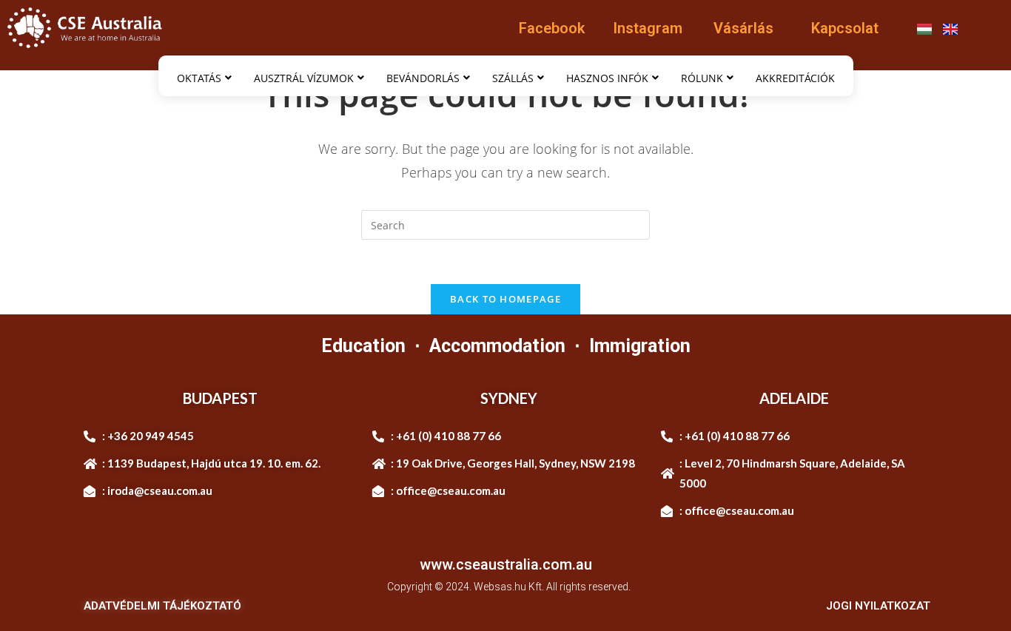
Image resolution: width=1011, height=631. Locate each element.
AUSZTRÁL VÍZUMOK (304, 78)
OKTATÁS (199, 78)
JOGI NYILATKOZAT (878, 606)
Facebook (552, 28)
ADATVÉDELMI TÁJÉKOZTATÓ (162, 606)
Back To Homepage (505, 299)
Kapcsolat (845, 28)
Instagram (647, 28)
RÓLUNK (702, 78)
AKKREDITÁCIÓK (795, 78)
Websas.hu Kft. (509, 587)
